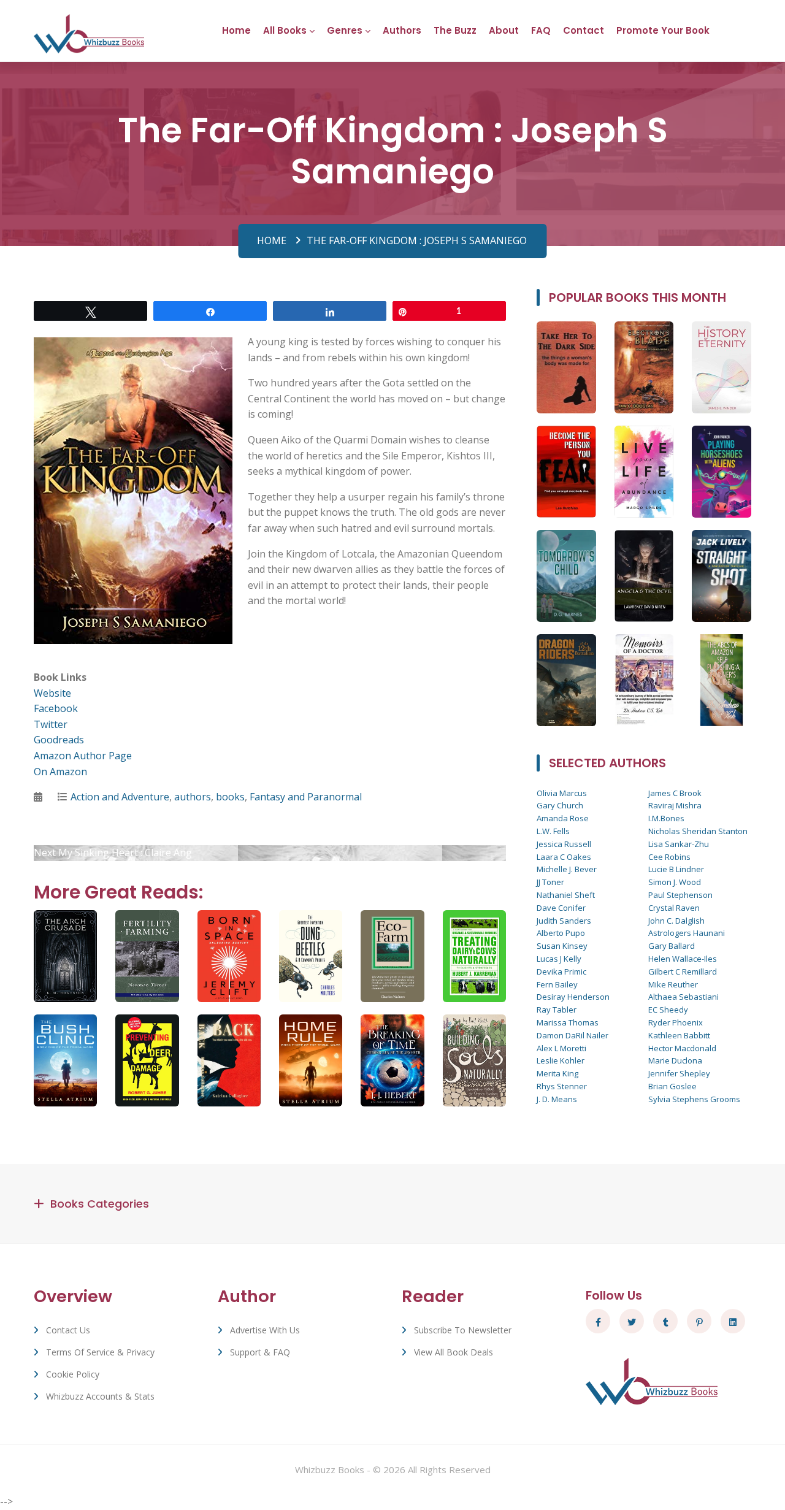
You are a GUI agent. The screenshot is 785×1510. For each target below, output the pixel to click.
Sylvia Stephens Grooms (694, 1099)
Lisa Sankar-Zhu (678, 843)
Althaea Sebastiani (683, 996)
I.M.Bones (666, 818)
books (230, 796)
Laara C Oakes (564, 856)
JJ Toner (550, 881)
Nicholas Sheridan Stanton (698, 831)
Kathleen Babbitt (679, 1035)
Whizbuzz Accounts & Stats (100, 1396)
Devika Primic (561, 971)
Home (236, 30)
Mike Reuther (673, 984)
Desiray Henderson (573, 996)
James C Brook (675, 793)
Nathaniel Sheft (566, 894)
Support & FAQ (260, 1352)
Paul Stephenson (680, 894)
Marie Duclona (675, 1060)
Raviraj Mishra (675, 805)
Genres (344, 30)
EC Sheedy (668, 1009)
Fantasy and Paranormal (306, 796)
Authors (402, 30)
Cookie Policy (72, 1374)
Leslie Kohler (560, 1060)
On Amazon (60, 771)
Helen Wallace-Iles (682, 958)
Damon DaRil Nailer (572, 1035)
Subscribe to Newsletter (462, 1330)
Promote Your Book (663, 30)
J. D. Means (557, 1099)
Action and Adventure (120, 796)
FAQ (541, 30)
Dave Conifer (561, 907)
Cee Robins (669, 856)
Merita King (557, 1073)
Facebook (56, 708)
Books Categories (99, 1203)
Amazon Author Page (83, 755)
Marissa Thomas (568, 1022)
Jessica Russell (564, 843)
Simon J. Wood (674, 881)
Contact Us (68, 1330)
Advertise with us (265, 1330)
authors (192, 796)
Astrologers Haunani (686, 932)
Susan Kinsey (562, 945)
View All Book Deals (453, 1352)
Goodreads (59, 739)
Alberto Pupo (561, 932)
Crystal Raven (674, 907)
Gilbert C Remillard (682, 971)
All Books (285, 30)
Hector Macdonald (682, 1048)
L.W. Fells (553, 831)
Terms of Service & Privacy (100, 1352)
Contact (583, 30)
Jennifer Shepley (679, 1073)
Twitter (50, 724)
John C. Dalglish (676, 920)
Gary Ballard (671, 945)
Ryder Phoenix (675, 1022)
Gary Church (560, 805)
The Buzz (455, 30)
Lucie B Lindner (676, 869)
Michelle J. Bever (567, 869)
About (504, 30)
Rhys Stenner (562, 1086)
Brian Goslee (672, 1086)
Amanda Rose (563, 818)
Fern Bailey (557, 984)
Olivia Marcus (562, 793)
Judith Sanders (564, 920)
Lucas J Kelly (559, 958)
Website (52, 693)
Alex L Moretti (561, 1048)
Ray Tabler (556, 1009)
